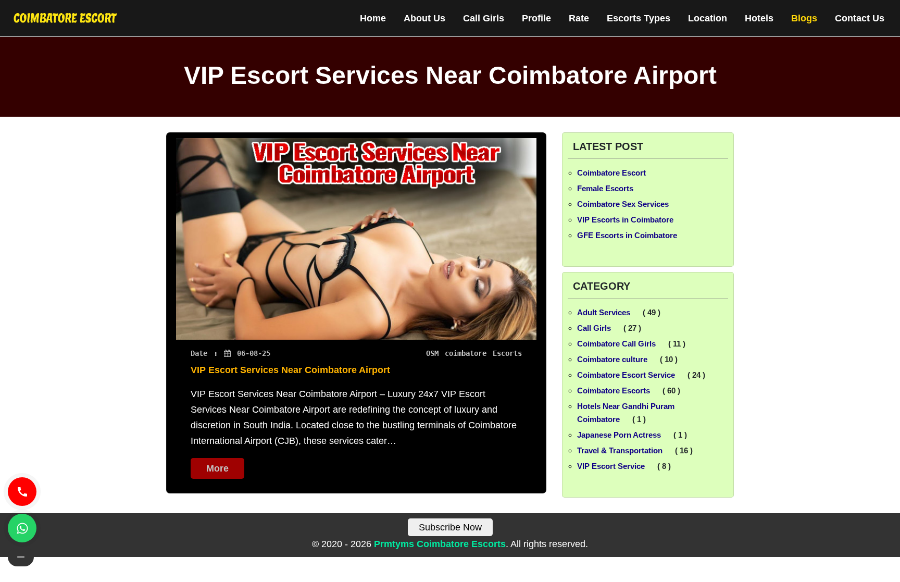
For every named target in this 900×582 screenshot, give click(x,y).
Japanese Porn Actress (619, 434)
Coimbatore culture (612, 359)
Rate (579, 18)
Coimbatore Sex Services (623, 204)
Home (373, 18)
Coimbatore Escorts (613, 390)
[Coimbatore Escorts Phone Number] (22, 491)
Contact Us (859, 18)
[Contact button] (21, 557)
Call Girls (483, 18)
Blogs (804, 18)
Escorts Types (638, 18)
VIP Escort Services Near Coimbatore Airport (290, 370)
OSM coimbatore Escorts (474, 353)
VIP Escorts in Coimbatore (625, 219)
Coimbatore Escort (611, 172)
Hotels (759, 18)
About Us (424, 18)
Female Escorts (605, 188)
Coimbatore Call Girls (616, 343)
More (217, 468)
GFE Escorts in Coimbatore (627, 235)
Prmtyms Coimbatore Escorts (440, 544)
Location (707, 18)
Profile (536, 18)
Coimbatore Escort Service (626, 374)
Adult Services (603, 312)
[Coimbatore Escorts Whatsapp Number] (22, 528)
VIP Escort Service (611, 466)
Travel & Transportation (619, 450)
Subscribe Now (450, 527)
